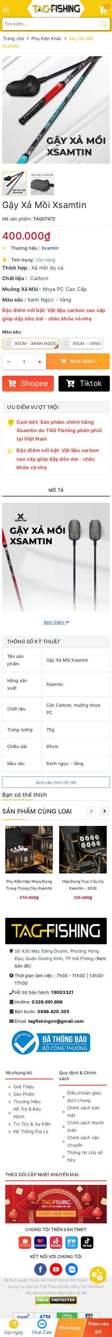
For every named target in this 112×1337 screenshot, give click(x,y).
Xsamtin (49, 248)
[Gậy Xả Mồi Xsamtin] (56, 110)
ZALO (71, 1269)
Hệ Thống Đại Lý (30, 1131)
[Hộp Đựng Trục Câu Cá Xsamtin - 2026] (83, 864)
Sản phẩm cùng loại (37, 811)
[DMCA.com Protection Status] (56, 1300)
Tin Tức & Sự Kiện (32, 1123)
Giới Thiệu (23, 1086)
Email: (49, 1021)
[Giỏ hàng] (103, 11)
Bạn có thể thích (24, 794)
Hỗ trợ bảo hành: (44, 992)
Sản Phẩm (24, 1094)
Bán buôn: (42, 1011)
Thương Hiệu (26, 1101)
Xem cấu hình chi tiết (56, 782)
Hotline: (39, 1001)
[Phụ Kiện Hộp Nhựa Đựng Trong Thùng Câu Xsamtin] (29, 864)
